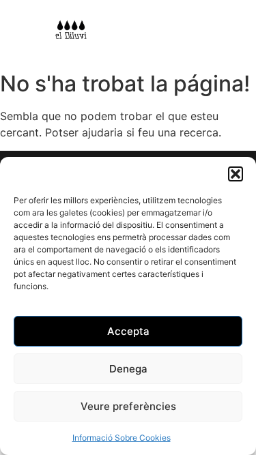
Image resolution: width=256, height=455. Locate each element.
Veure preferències (128, 406)
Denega (128, 368)
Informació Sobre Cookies (121, 437)
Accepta (128, 331)
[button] (235, 174)
